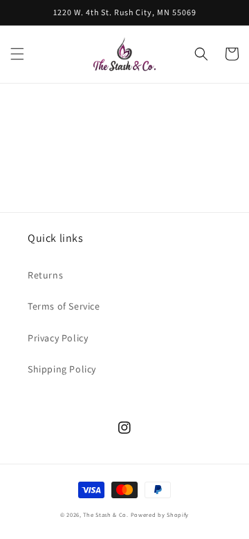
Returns (45, 275)
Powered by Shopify (160, 514)
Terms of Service (64, 306)
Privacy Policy (58, 338)
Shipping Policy (62, 369)
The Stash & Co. (106, 514)
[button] (17, 54)
